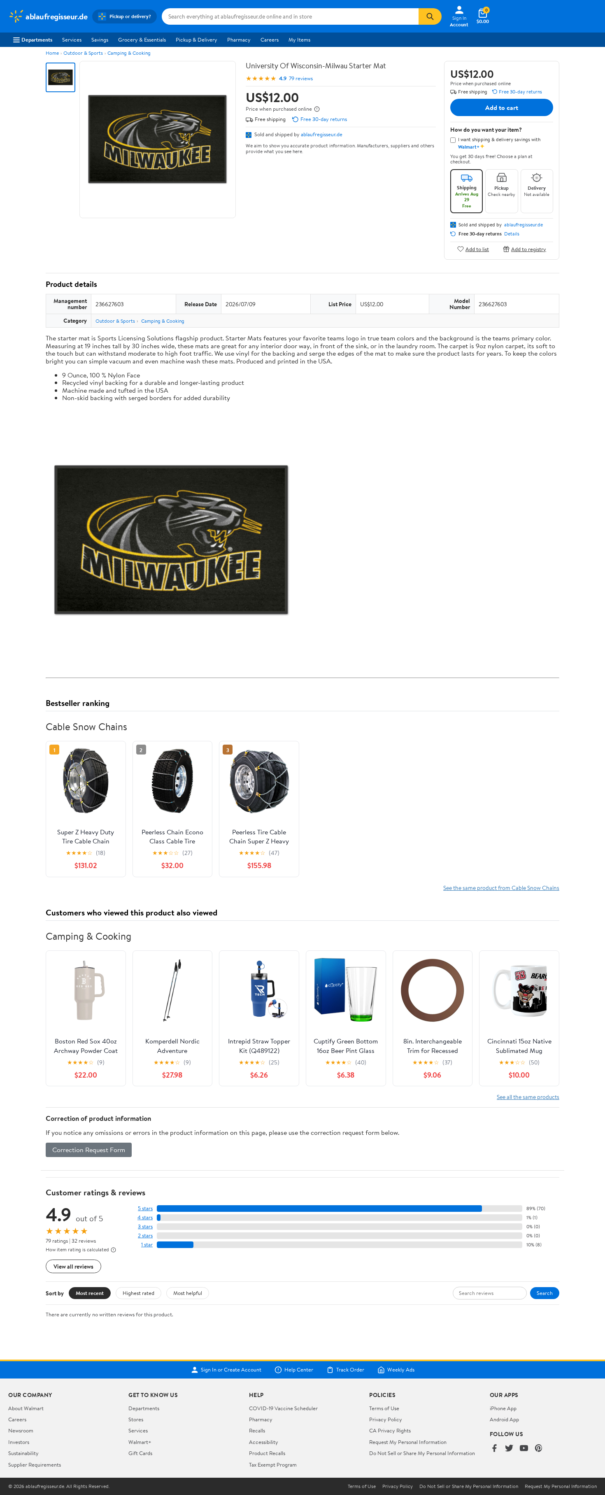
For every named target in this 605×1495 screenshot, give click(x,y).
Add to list (477, 248)
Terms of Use (384, 1408)
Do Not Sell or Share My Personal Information (422, 1453)
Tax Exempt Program (273, 1464)
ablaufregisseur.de (321, 134)
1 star (147, 1244)
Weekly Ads (400, 1370)
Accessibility (263, 1442)
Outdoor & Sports (83, 52)
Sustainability (23, 1453)
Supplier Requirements (34, 1464)
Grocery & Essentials (142, 39)
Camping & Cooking (129, 52)
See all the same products (528, 1097)
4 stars (145, 1217)
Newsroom (20, 1430)
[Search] (430, 16)
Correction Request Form (88, 1149)
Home (52, 52)
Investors (18, 1442)
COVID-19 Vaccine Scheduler (283, 1408)
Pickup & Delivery (196, 39)
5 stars (145, 1208)
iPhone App (503, 1408)
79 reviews (301, 78)
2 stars (145, 1235)
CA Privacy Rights (390, 1430)
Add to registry (528, 248)
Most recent (90, 1293)
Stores (135, 1419)
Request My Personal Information (408, 1442)
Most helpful (187, 1293)
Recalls (257, 1430)
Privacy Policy (385, 1419)
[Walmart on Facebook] (494, 1449)
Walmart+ (139, 1442)
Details (511, 234)
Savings (99, 39)
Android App (504, 1419)
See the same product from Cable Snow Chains (501, 888)
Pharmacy (239, 39)
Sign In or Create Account (231, 1370)
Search (545, 1293)
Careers (270, 39)
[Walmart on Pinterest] (538, 1449)
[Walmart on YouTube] (523, 1449)
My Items (299, 39)
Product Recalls (267, 1453)
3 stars (145, 1226)
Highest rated (138, 1293)
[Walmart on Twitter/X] (509, 1449)
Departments (36, 39)
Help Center (298, 1370)
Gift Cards (140, 1453)
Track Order (350, 1370)
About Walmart (26, 1408)
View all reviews (73, 1266)
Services (71, 39)
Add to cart (501, 107)
